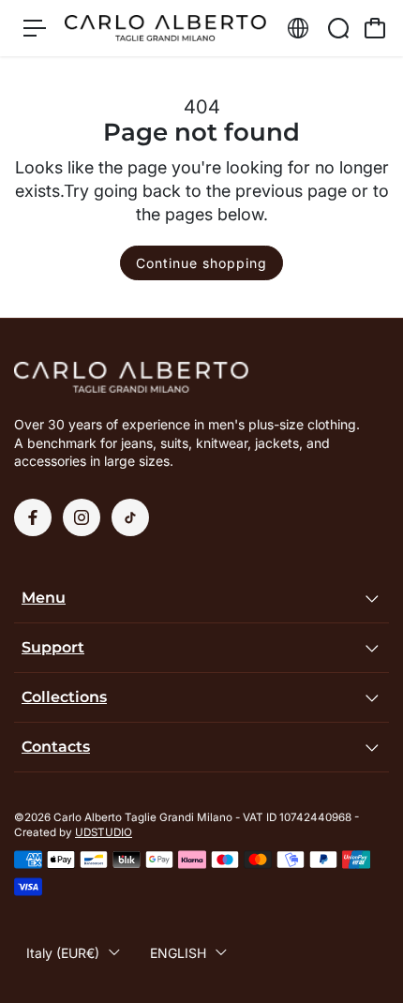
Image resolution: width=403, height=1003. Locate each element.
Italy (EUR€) (62, 953)
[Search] (338, 28)
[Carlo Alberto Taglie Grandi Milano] (165, 28)
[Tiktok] (130, 517)
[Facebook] (33, 517)
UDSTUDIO (103, 832)
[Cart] (375, 28)
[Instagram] (81, 517)
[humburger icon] (34, 28)
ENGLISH (178, 953)
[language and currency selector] (298, 28)
